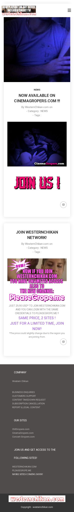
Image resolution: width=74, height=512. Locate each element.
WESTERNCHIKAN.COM (24, 466)
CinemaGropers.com (23, 433)
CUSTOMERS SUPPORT (24, 396)
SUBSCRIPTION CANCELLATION (28, 403)
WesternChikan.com (37, 107)
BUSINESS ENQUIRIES (23, 392)
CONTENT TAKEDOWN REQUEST (29, 399)
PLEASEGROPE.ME (46, 313)
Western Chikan (20, 381)
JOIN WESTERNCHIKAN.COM (49, 305)
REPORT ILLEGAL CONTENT (26, 407)
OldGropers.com (20, 429)
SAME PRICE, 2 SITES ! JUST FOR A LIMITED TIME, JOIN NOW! (37, 323)
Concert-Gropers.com (23, 436)
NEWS (37, 89)
